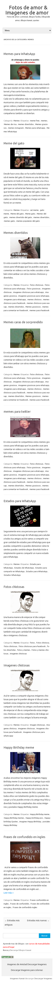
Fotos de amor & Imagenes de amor (27, 9)
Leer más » (9, 893)
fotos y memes (23, 650)
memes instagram (16, 128)
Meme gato (30, 214)
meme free (34, 121)
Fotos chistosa (42, 643)
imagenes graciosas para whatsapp (33, 296)
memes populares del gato (28, 221)
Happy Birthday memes (14, 818)
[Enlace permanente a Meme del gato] (27, 170)
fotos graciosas (33, 289)
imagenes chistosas (18, 653)
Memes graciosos (33, 307)
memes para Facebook (39, 310)
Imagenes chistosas (17, 665)
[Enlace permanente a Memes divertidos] (27, 259)
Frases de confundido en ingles (24, 837)
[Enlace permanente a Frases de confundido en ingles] (27, 864)
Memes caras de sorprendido (23, 322)
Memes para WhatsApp (19, 54)
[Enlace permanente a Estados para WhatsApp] (27, 528)
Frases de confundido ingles (25, 907)
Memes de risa (10, 124)
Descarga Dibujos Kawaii (20, 950)
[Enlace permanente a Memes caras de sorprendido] (27, 349)
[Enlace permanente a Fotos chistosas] (27, 613)
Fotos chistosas (14, 586)
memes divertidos (26, 124)
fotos (32, 643)
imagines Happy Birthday (30, 821)
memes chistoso (34, 299)
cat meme (34, 210)
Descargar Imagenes (43, 978)
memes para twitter (17, 411)
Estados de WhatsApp (24, 568)
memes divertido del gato (20, 217)
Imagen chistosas (37, 725)
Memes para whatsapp (35, 128)
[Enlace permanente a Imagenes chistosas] (27, 692)
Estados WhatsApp (12, 575)
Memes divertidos (16, 232)
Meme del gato (14, 143)
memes (44, 121)
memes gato (9, 221)
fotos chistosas (36, 285)
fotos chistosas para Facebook (32, 646)
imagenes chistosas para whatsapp (28, 292)
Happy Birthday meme (19, 747)
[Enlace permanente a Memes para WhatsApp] (27, 80)
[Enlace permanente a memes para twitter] (27, 438)
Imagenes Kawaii (17, 978)
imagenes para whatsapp (15, 299)
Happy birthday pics (34, 818)
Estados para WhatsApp (20, 501)
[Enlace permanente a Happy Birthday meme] (27, 774)
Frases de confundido (19, 904)
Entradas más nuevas (38, 920)
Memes (17, 121)
